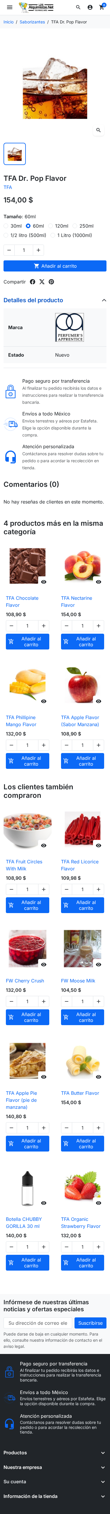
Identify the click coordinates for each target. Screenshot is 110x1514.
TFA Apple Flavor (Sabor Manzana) (80, 720)
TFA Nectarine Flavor (76, 601)
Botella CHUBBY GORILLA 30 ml (24, 1222)
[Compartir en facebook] (32, 281)
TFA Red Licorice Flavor (80, 865)
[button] (78, 7)
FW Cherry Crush (25, 981)
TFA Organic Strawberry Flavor (81, 1222)
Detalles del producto (33, 300)
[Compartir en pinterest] (51, 281)
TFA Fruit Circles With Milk (24, 865)
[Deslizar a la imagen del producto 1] (15, 154)
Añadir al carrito (55, 266)
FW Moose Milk (78, 981)
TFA (8, 187)
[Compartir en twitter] (42, 281)
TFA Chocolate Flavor (22, 601)
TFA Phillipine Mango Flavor (21, 720)
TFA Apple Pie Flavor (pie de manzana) (21, 1100)
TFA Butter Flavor (80, 1093)
